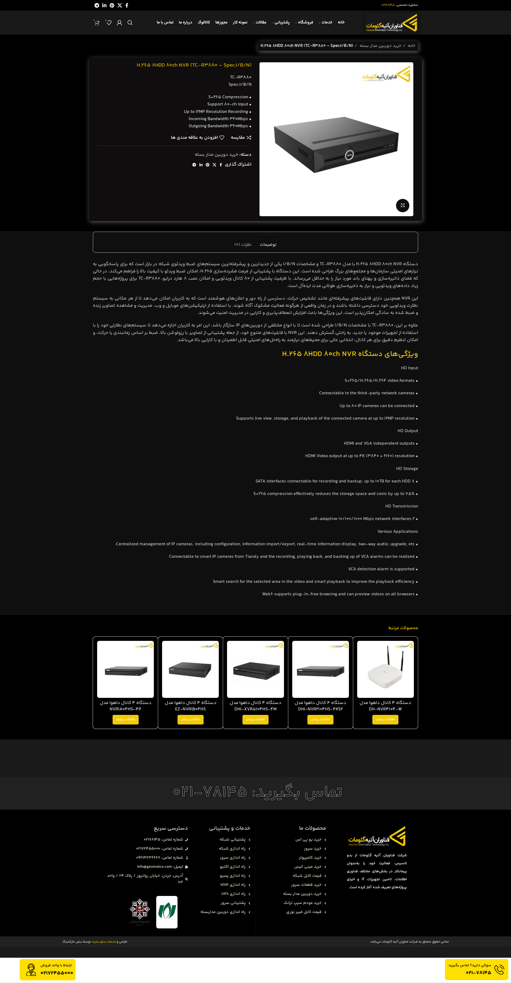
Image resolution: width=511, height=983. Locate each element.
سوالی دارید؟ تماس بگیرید (469, 965)
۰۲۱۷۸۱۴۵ (387, 5)
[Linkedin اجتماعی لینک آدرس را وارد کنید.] (104, 5)
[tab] (268, 242)
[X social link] (120, 5)
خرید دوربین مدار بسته (379, 46)
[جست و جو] (130, 22)
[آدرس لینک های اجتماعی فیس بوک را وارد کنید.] (127, 5)
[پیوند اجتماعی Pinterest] (112, 5)
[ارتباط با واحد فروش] (31, 970)
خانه (411, 46)
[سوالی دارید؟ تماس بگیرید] (499, 969)
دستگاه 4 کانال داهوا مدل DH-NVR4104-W (385, 706)
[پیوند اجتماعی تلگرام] (97, 5)
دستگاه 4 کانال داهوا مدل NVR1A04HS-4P (125, 706)
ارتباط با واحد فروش (56, 965)
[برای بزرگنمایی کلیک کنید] (402, 205)
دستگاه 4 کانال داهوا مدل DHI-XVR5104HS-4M (255, 706)
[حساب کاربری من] (119, 22)
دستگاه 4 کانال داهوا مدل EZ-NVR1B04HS (190, 706)
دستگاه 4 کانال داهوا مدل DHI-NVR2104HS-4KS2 (320, 706)
